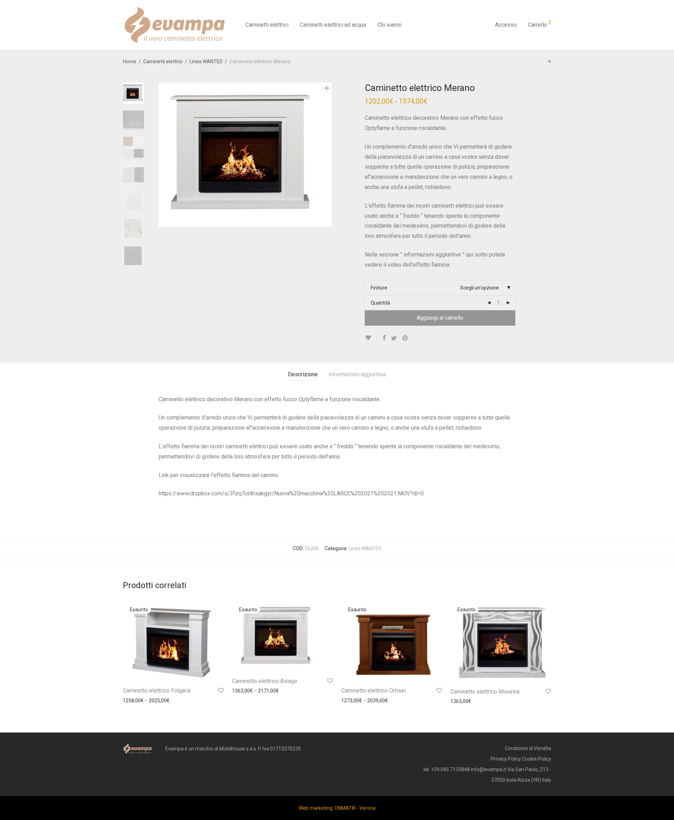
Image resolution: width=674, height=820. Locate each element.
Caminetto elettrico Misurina (485, 691)
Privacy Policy (506, 759)
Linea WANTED (206, 61)
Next (328, 154)
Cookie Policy (536, 759)
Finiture (379, 288)
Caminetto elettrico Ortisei (373, 690)
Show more (132, 700)
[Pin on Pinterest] (405, 338)
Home (129, 61)
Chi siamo (389, 24)
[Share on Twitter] (394, 338)
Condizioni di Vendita (528, 748)
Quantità (380, 303)
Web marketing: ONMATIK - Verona (337, 808)
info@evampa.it (488, 769)
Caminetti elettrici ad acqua (333, 24)
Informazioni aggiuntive (357, 374)
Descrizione (303, 374)
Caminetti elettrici (267, 24)
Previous (163, 154)
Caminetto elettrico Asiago (264, 681)
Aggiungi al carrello (440, 317)
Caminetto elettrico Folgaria (157, 690)
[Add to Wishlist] (371, 338)
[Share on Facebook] (384, 338)
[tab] (303, 374)
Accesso (506, 24)
